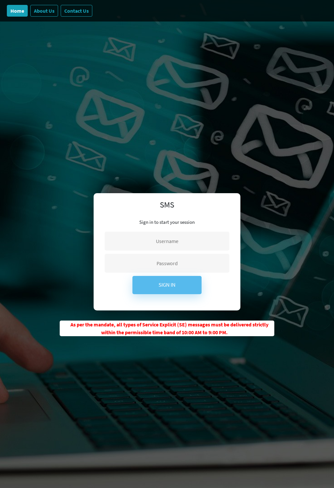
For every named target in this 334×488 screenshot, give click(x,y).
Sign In (167, 284)
